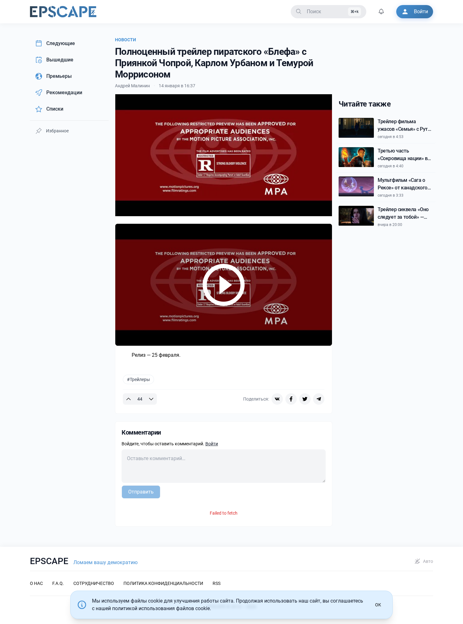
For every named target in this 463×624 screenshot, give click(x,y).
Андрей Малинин (132, 85)
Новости (125, 39)
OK (378, 604)
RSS (216, 583)
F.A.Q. (58, 583)
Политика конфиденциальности (163, 583)
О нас (36, 583)
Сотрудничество (93, 583)
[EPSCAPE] (63, 11)
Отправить (141, 492)
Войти (211, 443)
